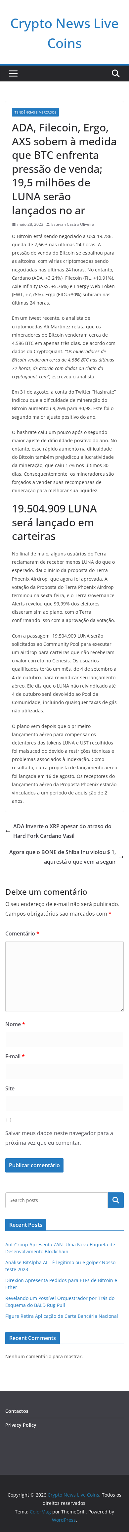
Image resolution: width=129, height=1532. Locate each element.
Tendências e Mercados (35, 112)
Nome (15, 1024)
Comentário (22, 933)
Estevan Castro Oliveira (72, 224)
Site (10, 1088)
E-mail (15, 1056)
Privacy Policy (20, 1425)
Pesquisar (116, 1200)
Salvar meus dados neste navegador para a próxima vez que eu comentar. (59, 1137)
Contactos (16, 1411)
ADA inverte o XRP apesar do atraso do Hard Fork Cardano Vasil (62, 831)
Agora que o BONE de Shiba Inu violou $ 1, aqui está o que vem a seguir (62, 856)
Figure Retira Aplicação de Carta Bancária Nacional (61, 1316)
